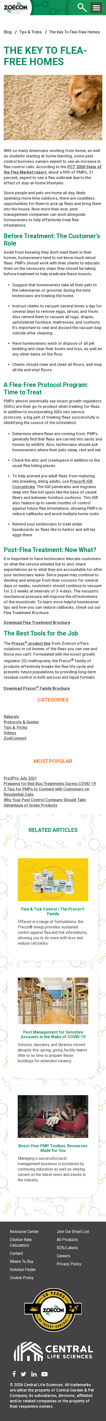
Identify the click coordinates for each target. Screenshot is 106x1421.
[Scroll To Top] (94, 1414)
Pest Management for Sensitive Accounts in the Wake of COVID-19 (53, 1034)
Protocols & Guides (21, 722)
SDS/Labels (67, 1247)
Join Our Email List (73, 1231)
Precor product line (31, 643)
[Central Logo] (53, 1352)
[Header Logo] (16, 8)
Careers (63, 1256)
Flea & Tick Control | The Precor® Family (53, 911)
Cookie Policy (22, 1277)
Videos (10, 733)
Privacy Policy (69, 1264)
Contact (16, 1253)
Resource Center (24, 1231)
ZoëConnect (15, 738)
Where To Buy (22, 1261)
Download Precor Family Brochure (37, 688)
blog (8, 32)
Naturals (11, 716)
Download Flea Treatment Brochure (37, 622)
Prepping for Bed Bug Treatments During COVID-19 (50, 783)
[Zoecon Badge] (53, 1310)
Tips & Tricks (30, 32)
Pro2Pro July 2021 (20, 778)
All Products (67, 1239)
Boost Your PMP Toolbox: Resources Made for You (53, 1148)
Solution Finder (23, 1269)
